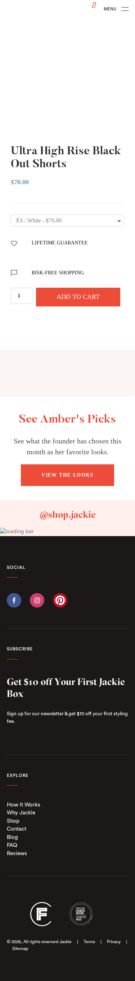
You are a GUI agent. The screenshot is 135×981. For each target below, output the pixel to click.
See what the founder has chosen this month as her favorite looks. (67, 446)
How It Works (23, 805)
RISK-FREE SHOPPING (58, 272)
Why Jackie (21, 813)
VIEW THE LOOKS (67, 475)
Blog (12, 837)
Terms (89, 942)
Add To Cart (78, 296)
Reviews (17, 853)
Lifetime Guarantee (60, 243)
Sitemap (20, 948)
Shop (13, 821)
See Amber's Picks (67, 419)
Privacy (114, 942)
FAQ (12, 845)
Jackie (65, 942)
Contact (16, 829)
